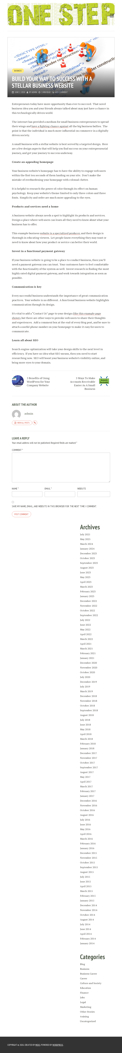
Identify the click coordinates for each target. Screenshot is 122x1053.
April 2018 (86, 734)
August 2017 (87, 772)
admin (34, 92)
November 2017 (88, 758)
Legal (83, 1002)
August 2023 (87, 567)
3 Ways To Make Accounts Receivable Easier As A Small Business (82, 383)
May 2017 (85, 777)
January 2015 (87, 900)
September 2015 (89, 867)
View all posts (23, 422)
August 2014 (87, 919)
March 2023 (86, 586)
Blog (82, 964)
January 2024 (87, 548)
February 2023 (88, 591)
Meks (37, 1044)
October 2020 (87, 672)
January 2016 (87, 848)
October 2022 (87, 610)
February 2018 (88, 743)
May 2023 (85, 577)
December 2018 (88, 696)
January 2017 (87, 796)
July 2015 (85, 876)
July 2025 (85, 534)
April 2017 (86, 781)
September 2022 (89, 615)
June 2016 (85, 824)
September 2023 (89, 563)
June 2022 (85, 624)
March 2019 (86, 691)
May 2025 (85, 539)
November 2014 (88, 910)
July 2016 (85, 819)
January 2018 (87, 748)
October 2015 (87, 862)
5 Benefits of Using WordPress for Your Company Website (38, 381)
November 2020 (88, 667)
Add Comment (61, 92)
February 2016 (88, 843)
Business (18, 70)
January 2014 (87, 943)
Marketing (85, 1007)
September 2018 (89, 710)
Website (81, 488)
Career (83, 978)
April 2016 (86, 834)
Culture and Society (90, 983)
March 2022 (86, 639)
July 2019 (85, 686)
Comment (17, 450)
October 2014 (87, 914)
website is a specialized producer (60, 233)
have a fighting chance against (49, 126)
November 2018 (88, 700)
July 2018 (85, 719)
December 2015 (88, 853)
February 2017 (88, 791)
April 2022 (86, 634)
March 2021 (86, 648)
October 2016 (87, 810)
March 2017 (86, 786)
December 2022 (88, 601)
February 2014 (88, 938)
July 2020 (85, 677)
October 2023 (87, 558)
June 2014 (85, 929)
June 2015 (85, 881)
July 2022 (85, 620)
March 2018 (86, 738)
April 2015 (86, 886)
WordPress (58, 1044)
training (84, 1016)
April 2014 (86, 933)
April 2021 (86, 643)
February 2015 (88, 895)
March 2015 (86, 891)
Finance (84, 992)
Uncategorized (88, 1021)
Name (15, 488)
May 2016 (85, 829)
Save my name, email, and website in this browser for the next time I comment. (54, 506)
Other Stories (87, 1011)
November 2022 (88, 605)
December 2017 (88, 753)
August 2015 (87, 872)
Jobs (82, 997)
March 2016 (86, 838)
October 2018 (87, 705)
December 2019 (88, 681)
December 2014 (88, 905)
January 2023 (87, 596)
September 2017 (89, 767)
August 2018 (87, 715)
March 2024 (86, 544)
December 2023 (88, 553)
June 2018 (85, 724)
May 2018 (85, 729)
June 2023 (85, 572)
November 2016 (88, 805)
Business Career (88, 973)
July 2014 (85, 924)
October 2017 (87, 762)
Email (48, 488)
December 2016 (88, 800)
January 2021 (87, 658)
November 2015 (88, 857)
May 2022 (85, 629)
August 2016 (87, 815)
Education (85, 988)
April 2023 (86, 582)
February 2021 (88, 653)
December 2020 (88, 662)
